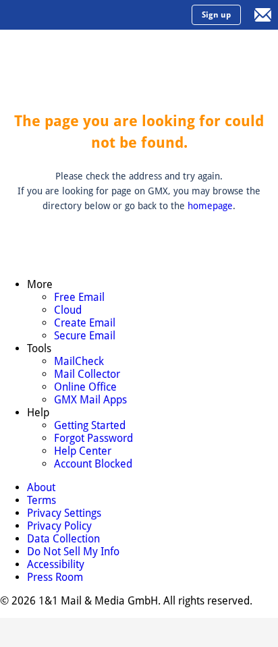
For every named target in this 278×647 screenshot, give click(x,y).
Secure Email (84, 335)
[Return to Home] (64, 15)
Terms (41, 500)
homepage (210, 205)
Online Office (85, 387)
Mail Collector (87, 374)
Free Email (79, 297)
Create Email (84, 322)
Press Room (55, 577)
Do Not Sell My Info (73, 551)
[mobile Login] (263, 15)
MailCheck (79, 361)
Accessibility (55, 564)
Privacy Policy (59, 525)
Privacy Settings (64, 513)
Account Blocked (93, 463)
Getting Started (90, 425)
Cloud (68, 310)
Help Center (82, 451)
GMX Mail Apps (90, 399)
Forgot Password (93, 438)
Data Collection (63, 538)
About (41, 487)
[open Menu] (15, 15)
